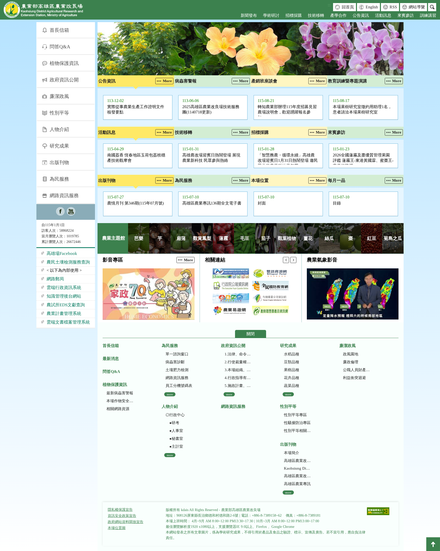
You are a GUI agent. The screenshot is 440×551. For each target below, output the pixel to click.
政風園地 (350, 354)
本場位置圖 (117, 528)
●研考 (172, 423)
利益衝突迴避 (354, 378)
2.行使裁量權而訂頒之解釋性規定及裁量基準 (238, 362)
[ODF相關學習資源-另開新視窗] (231, 273)
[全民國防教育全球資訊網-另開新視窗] (270, 286)
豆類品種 (291, 362)
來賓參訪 (405, 15)
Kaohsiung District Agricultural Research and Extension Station (297, 468)
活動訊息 (383, 15)
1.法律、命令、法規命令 (238, 354)
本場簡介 (291, 453)
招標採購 (293, 15)
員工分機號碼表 (179, 386)
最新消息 (111, 358)
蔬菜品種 (291, 386)
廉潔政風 (59, 96)
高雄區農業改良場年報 (297, 476)
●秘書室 (174, 439)
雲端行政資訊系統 (64, 287)
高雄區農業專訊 (297, 484)
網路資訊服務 (64, 195)
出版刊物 (59, 162)
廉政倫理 (350, 362)
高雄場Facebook (62, 253)
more (170, 394)
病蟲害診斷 (175, 362)
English (372, 7)
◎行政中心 (175, 415)
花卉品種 (291, 378)
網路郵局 (55, 279)
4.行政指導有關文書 (238, 378)
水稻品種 (291, 354)
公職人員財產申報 (356, 370)
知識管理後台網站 (64, 296)
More (167, 81)
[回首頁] (47, 11)
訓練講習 (428, 15)
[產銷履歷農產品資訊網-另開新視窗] (270, 311)
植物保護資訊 (64, 63)
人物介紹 (59, 129)
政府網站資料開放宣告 (125, 522)
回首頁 (348, 7)
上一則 (286, 260)
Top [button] (433, 544)
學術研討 (271, 15)
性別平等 (59, 112)
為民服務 (59, 179)
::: (329, 5)
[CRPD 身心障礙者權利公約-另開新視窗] (231, 298)
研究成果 (59, 146)
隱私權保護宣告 (120, 510)
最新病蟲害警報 (119, 393)
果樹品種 (291, 370)
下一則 (293, 260)
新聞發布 (249, 15)
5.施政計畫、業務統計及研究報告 (238, 386)
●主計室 (174, 446)
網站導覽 (417, 7)
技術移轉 (316, 15)
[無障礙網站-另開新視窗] (378, 511)
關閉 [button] (250, 334)
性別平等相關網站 (297, 431)
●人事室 (174, 431)
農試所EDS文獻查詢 (66, 304)
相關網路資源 (117, 409)
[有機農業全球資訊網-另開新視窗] (270, 298)
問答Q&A (60, 46)
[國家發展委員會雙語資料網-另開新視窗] (270, 273)
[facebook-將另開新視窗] (60, 212)
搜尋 (432, 7)
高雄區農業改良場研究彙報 (297, 461)
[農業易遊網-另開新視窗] (231, 311)
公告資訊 (361, 15)
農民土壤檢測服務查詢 (68, 262)
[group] (251, 48)
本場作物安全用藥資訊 (119, 401)
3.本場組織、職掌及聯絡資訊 (238, 370)
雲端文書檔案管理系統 (68, 322)
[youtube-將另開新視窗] (71, 212)
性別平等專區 (295, 415)
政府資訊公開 (64, 79)
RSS (393, 7)
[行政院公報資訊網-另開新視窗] (231, 286)
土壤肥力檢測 (177, 370)
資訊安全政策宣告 (122, 516)
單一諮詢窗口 (177, 354)
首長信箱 (59, 30)
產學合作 (338, 15)
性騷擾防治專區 (297, 423)
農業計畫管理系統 (64, 313)
